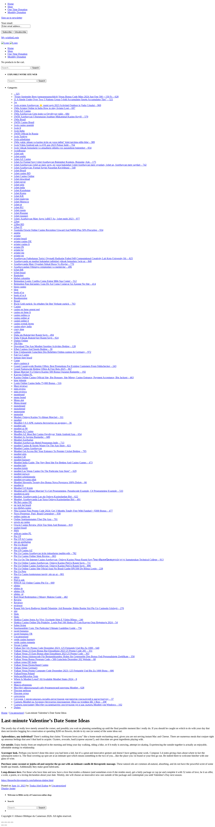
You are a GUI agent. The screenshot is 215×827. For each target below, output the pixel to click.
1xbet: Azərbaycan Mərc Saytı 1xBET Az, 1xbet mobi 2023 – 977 (47, 218)
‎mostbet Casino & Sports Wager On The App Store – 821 (42, 445)
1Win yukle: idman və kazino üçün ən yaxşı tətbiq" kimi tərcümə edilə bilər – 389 (54, 142)
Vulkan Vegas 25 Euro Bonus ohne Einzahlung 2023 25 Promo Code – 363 (51, 653)
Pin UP (17, 536)
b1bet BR (18, 269)
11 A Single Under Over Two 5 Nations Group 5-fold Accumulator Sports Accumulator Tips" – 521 (63, 99)
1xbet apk (19, 153)
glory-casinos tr (21, 363)
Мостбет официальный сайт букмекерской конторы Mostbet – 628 (49, 687)
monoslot (18, 414)
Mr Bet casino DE (23, 502)
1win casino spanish (24, 125)
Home (11, 48)
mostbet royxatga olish (25, 479)
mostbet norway (22, 474)
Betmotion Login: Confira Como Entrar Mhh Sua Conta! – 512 (45, 281)
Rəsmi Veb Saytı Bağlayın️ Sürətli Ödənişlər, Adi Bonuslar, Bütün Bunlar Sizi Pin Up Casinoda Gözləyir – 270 (69, 608)
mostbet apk (20, 425)
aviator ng (19, 255)
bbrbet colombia (22, 278)
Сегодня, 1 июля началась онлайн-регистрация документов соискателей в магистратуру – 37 (64, 699)
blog (16, 289)
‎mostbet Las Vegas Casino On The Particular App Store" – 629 (45, 471)
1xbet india (19, 187)
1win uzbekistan (22, 139)
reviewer (18, 605)
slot (15, 611)
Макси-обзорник (23, 684)
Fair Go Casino (21, 354)
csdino (17, 332)
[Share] (5, 822)
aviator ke (19, 250)
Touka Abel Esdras (38, 785)
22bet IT (18, 227)
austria (17, 233)
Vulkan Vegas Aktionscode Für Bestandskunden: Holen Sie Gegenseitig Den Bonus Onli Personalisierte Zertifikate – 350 (74, 656)
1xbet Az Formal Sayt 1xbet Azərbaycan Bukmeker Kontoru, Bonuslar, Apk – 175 (55, 162)
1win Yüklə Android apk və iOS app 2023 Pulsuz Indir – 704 (44, 145)
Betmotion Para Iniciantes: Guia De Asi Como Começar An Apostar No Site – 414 (55, 284)
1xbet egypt (19, 182)
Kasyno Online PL (23, 374)
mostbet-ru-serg (21, 493)
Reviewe (18, 602)
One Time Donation (17, 54)
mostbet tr (19, 485)
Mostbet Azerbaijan (23, 440)
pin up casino (20, 547)
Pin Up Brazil (21, 544)
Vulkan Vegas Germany (26, 667)
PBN (16, 530)
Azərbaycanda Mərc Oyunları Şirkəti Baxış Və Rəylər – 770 (44, 264)
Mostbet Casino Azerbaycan (28, 448)
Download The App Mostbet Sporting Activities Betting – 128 (45, 346)
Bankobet (18, 275)
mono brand (20, 397)
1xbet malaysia (21, 199)
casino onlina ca (22, 315)
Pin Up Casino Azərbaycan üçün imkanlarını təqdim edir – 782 (45, 553)
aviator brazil (20, 238)
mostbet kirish (21, 468)
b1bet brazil (19, 272)
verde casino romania (24, 642)
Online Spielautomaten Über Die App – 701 (36, 519)
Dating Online (21, 340)
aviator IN (19, 247)
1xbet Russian (21, 213)
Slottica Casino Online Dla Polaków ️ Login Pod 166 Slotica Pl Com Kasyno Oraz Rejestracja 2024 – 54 (66, 622)
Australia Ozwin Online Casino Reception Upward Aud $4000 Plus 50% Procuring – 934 (58, 230)
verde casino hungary (24, 639)
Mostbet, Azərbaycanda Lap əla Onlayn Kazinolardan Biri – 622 (46, 496)
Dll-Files (18, 343)
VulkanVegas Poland (24, 673)
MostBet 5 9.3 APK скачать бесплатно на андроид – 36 (43, 423)
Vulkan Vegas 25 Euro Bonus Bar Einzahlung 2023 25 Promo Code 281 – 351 (53, 650)
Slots (16, 614)
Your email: (7, 23)
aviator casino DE (23, 241)
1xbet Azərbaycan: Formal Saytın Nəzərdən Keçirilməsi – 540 (45, 167)
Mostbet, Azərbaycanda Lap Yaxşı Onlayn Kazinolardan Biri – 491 (47, 499)
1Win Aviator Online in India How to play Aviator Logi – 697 (44, 108)
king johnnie (20, 380)
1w (15, 102)
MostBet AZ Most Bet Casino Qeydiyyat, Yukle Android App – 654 (48, 434)
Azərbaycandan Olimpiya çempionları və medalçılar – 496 (43, 267)
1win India (19, 130)
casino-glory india (23, 326)
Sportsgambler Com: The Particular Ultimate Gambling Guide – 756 (48, 628)
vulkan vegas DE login (25, 662)
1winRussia (19, 150)
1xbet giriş (19, 184)
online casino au (22, 516)
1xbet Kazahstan (22, 190)
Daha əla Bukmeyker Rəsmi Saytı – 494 (34, 335)
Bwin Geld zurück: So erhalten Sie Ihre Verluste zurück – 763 (44, 303)
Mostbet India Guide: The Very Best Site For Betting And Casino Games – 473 (53, 462)
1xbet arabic (20, 156)
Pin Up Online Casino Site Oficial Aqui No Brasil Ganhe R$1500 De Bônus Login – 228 (58, 568)
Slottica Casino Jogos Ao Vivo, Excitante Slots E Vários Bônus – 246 (48, 619)
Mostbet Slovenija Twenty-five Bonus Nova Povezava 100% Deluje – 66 (50, 482)
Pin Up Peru (20, 571)
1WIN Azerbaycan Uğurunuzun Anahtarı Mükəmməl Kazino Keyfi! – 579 (51, 116)
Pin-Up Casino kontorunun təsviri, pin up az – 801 (39, 574)
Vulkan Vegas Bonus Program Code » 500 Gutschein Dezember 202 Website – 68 (55, 659)
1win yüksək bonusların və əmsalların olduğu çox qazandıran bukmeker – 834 (52, 147)
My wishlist (7, 37)
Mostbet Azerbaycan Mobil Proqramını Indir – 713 (39, 442)
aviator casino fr (22, 244)
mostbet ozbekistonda (24, 476)
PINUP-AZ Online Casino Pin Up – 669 (34, 582)
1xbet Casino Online (24, 176)
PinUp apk (19, 580)
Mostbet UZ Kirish (23, 488)
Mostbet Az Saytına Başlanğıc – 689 (32, 437)
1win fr (17, 128)
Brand (17, 301)
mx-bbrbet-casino (22, 508)
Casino (17, 306)
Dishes (17, 707)
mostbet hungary (22, 459)
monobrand (19, 406)
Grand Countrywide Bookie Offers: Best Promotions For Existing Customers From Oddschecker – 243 (65, 366)
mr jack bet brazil (22, 505)
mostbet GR (20, 457)
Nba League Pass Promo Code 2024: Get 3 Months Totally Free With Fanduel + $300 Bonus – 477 (63, 510)
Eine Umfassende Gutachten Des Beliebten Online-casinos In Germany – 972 (52, 352)
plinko (17, 585)
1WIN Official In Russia (26, 133)
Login (16, 37)
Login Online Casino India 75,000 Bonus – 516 (37, 383)
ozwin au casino (22, 522)
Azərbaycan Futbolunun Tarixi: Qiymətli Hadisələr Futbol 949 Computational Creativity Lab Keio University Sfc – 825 (73, 258)
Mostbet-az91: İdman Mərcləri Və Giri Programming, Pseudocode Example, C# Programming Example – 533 (68, 491)
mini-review (20, 389)
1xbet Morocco (21, 201)
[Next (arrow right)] (5, 825)
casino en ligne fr (22, 312)
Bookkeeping (20, 298)
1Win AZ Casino (22, 111)
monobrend (19, 408)
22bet (16, 221)
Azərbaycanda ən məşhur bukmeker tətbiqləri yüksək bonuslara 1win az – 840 (53, 261)
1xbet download (22, 179)
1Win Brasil (20, 119)
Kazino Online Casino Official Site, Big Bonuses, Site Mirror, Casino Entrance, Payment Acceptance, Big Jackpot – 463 (74, 377)
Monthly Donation (17, 56)
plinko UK (19, 591)
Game (17, 360)
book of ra (19, 292)
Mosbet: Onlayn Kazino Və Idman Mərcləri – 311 (38, 417)
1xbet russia (20, 210)
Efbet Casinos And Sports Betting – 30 (33, 349)
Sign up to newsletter (11, 17)
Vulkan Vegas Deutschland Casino (31, 665)
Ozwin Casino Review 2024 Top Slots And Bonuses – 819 (43, 525)
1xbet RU (19, 207)
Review (18, 599)
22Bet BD (19, 224)
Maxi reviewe (21, 386)
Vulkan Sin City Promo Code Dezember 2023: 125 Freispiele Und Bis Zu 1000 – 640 (56, 648)
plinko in (18, 588)
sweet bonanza (21, 631)
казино (17, 682)
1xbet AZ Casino (22, 159)
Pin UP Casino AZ (23, 550)
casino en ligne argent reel (27, 309)
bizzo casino (20, 286)
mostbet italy (20, 465)
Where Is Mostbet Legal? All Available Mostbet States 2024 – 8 (45, 679)
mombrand (19, 394)
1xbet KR (19, 196)
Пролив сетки (21, 693)
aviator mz (19, 252)
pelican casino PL (22, 533)
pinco (16, 577)
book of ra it (20, 295)
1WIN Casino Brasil (24, 122)
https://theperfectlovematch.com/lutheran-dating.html (27, 780)
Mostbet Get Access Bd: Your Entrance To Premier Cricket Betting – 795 (50, 451)
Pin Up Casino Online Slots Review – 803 (35, 556)
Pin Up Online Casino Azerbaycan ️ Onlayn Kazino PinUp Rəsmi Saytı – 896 (52, 565)
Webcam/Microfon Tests (26, 676)
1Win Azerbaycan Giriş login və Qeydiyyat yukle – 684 (41, 113)
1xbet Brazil (20, 170)
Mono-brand (20, 403)
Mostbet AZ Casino (23, 431)
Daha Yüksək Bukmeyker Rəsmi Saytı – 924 (36, 337)
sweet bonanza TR (23, 633)
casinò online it (21, 320)
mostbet (18, 420)
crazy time (19, 329)
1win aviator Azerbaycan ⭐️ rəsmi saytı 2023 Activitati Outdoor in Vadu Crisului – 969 (57, 105)
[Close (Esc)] (2, 822)
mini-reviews (20, 391)
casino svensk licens (24, 323)
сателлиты (19, 696)
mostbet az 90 (21, 428)
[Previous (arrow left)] (2, 825)
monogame (19, 411)
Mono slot (19, 400)
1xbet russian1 (21, 216)
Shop (10, 51)
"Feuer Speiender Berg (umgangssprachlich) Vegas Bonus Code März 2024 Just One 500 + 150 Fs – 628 (66, 96)
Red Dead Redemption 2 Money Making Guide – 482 (41, 597)
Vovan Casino (21, 645)
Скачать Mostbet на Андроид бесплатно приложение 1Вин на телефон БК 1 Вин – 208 (60, 702)
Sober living (20, 625)
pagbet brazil (20, 527)
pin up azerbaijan (22, 542)
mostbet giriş (20, 454)
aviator (17, 235)
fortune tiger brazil (23, 357)
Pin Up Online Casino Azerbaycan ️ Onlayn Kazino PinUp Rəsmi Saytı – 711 (52, 563)
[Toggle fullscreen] (9, 822)
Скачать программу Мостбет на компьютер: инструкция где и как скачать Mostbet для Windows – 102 (68, 704)
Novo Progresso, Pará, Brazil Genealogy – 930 (37, 513)
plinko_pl (18, 594)
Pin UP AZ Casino (23, 539)
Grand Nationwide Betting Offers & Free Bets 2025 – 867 (43, 369)
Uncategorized (21, 636)
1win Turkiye (20, 136)
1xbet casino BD (22, 173)
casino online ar (21, 318)
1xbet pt (18, 204)
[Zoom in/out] (12, 822)
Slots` (17, 616)
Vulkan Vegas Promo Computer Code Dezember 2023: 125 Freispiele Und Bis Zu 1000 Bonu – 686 (64, 670)
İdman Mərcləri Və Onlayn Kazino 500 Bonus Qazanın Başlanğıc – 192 (50, 371)
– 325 (17, 93)
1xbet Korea (20, 193)
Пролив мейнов (22, 690)
